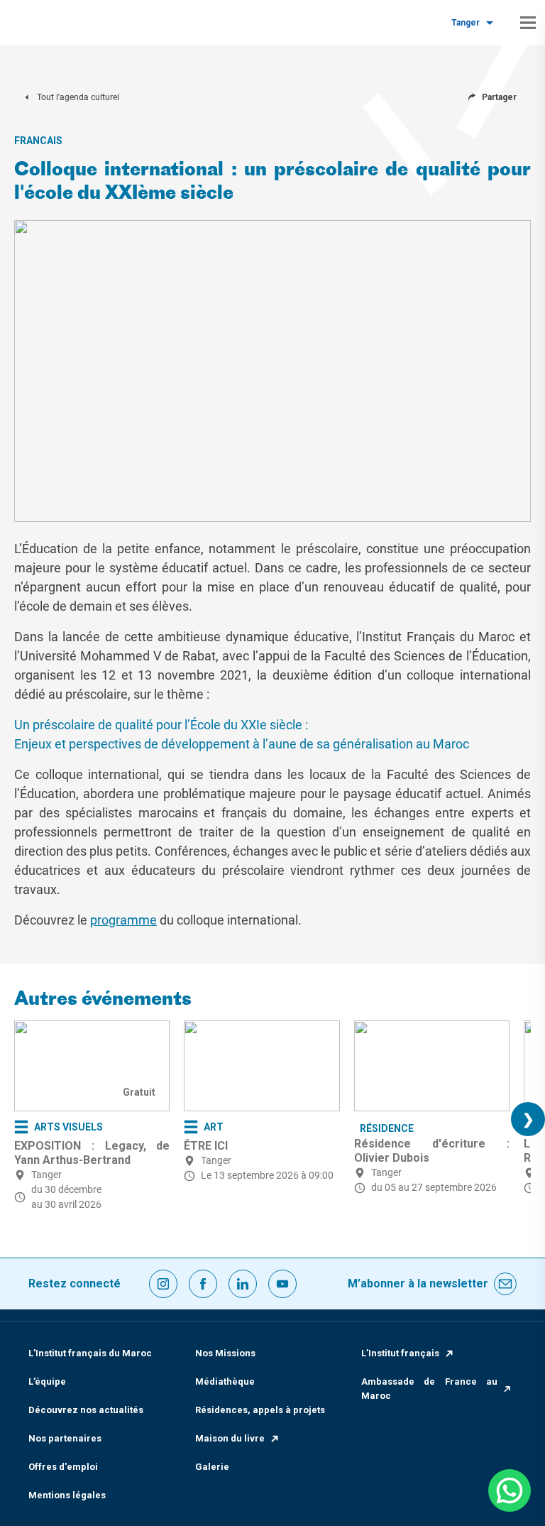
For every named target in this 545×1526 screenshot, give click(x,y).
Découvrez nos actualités (85, 1410)
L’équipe (47, 1381)
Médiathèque (225, 1381)
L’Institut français (400, 1353)
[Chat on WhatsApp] (509, 1490)
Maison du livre (230, 1438)
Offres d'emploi (63, 1466)
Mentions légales (67, 1495)
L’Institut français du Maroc (90, 1353)
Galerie (212, 1466)
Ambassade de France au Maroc (429, 1388)
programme (123, 919)
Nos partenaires (64, 1438)
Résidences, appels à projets (260, 1410)
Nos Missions (225, 1353)
